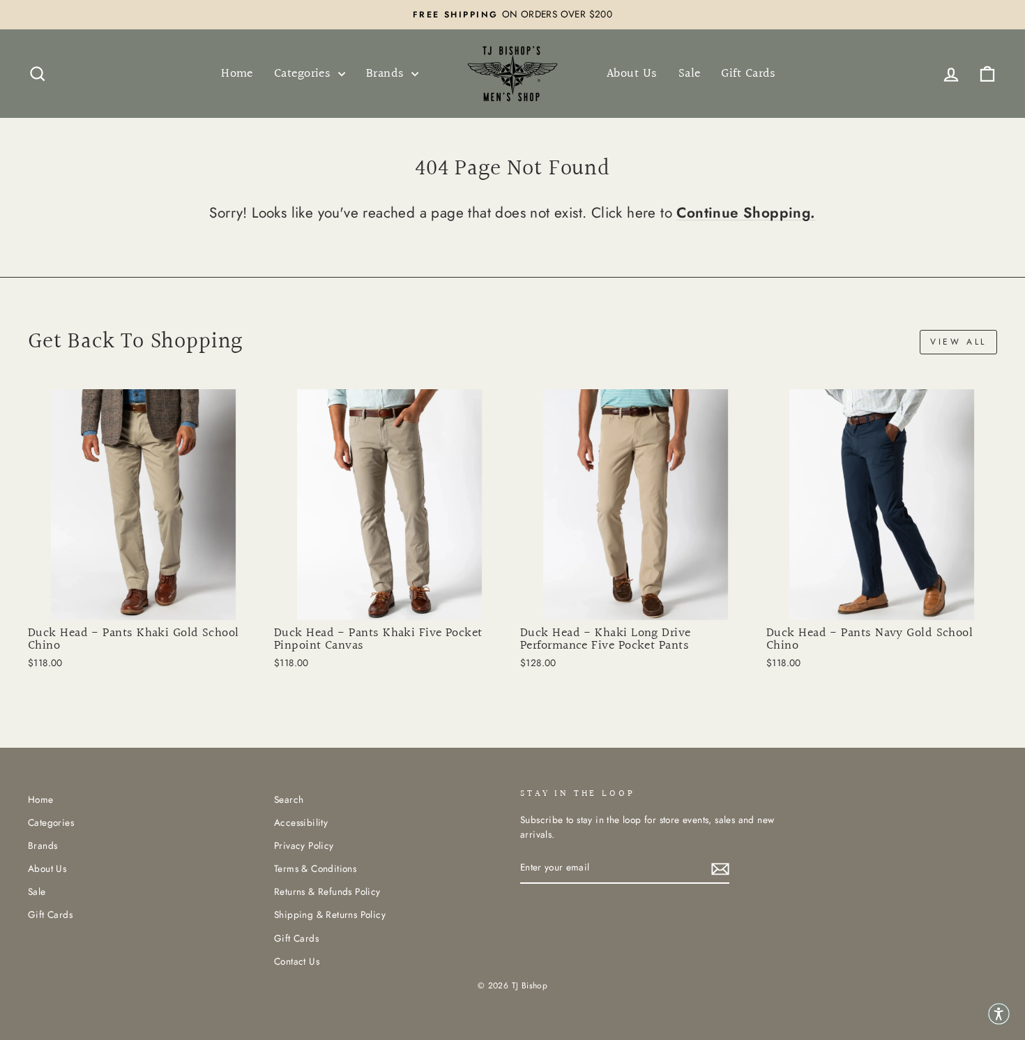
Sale (689, 73)
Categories (304, 73)
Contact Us (296, 961)
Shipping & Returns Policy (330, 914)
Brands (387, 73)
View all (958, 342)
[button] (999, 1014)
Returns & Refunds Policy (327, 891)
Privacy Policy (304, 845)
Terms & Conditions (315, 868)
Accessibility (301, 822)
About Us (632, 73)
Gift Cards (748, 73)
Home (237, 73)
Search (288, 799)
